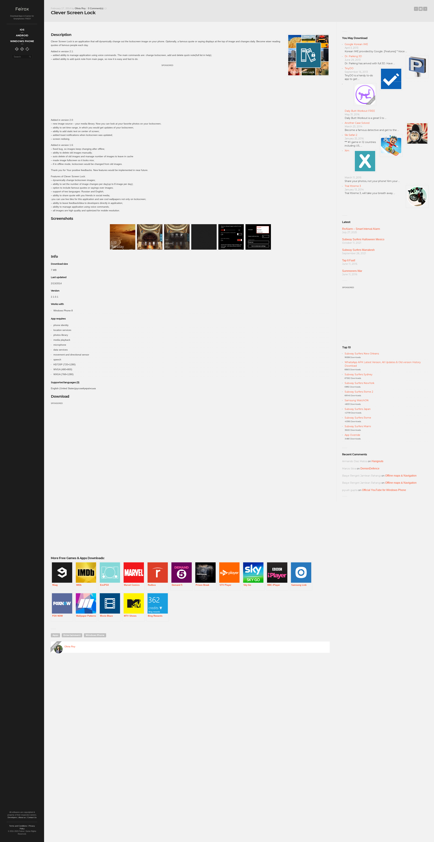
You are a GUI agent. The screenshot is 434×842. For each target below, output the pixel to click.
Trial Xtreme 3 (353, 186)
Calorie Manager (425, 9)
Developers (12, 817)
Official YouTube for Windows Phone (384, 490)
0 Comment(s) (95, 8)
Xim (347, 150)
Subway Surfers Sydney (358, 374)
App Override (352, 435)
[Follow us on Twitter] (27, 49)
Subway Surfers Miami (358, 426)
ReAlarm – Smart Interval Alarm (361, 228)
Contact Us (32, 817)
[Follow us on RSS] (22, 49)
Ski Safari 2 (351, 135)
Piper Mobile (416, 9)
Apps (55, 635)
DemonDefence (369, 468)
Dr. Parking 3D (353, 56)
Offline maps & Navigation (401, 475)
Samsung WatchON (357, 400)
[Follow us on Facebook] (17, 49)
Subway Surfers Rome (358, 417)
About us (22, 817)
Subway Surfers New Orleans (362, 353)
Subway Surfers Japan (358, 409)
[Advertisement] (167, 90)
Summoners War (352, 270)
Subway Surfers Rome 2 (359, 391)
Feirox (22, 9)
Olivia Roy (80, 8)
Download (60, 396)
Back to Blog (421, 9)
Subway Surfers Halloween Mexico (363, 239)
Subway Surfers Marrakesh (358, 249)
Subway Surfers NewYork (359, 383)
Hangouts (377, 461)
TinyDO (349, 68)
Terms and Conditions (18, 826)
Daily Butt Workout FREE (360, 110)
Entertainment (72, 635)
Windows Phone (95, 635)
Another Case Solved (357, 122)
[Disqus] (190, 704)
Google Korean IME (356, 44)
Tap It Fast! (348, 260)
